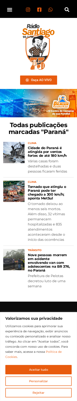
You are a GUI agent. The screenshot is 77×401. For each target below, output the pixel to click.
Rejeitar (38, 393)
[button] (10, 9)
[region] (38, 356)
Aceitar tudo (38, 370)
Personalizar (38, 381)
